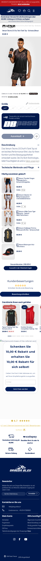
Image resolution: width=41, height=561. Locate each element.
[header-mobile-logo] (11, 12)
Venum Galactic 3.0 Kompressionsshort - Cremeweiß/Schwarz (24, 197)
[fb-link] (19, 539)
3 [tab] (20, 84)
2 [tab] (18, 84)
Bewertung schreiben (20, 294)
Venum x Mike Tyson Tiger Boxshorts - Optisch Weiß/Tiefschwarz (26, 213)
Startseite (5, 26)
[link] (20, 121)
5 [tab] (25, 84)
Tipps (29, 531)
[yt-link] (24, 539)
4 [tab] (23, 84)
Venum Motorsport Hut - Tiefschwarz (25, 245)
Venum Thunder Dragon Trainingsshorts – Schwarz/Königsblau (25, 180)
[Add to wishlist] (36, 136)
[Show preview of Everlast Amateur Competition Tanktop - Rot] (37, 323)
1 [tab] (16, 84)
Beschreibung (8, 145)
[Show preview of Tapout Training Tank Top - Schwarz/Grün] (18, 323)
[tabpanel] (20, 61)
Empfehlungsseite (8, 525)
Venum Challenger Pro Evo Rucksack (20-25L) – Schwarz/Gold (27, 229)
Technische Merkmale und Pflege (18, 167)
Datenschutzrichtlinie (34, 528)
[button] (33, 11)
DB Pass (5, 528)
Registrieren (6, 523)
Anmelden (5, 520)
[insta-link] (13, 539)
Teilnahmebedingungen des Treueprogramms (16, 531)
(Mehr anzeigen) (32, 161)
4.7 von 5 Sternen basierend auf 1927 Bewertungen (20, 425)
